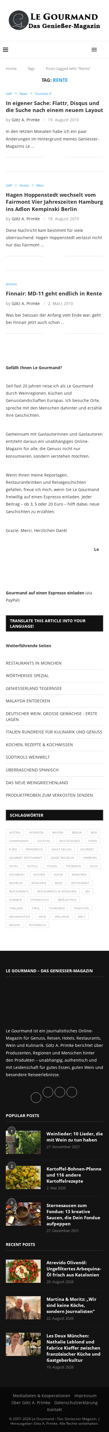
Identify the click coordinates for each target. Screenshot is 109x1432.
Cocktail (44, 841)
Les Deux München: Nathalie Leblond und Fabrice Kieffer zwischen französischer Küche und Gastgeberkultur (74, 1348)
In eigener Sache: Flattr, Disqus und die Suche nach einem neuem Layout (54, 106)
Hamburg (90, 858)
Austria (14, 832)
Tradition (81, 908)
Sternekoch (39, 900)
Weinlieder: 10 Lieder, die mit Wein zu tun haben (75, 1137)
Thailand (16, 908)
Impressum (85, 1395)
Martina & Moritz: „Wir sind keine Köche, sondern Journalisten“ (72, 1305)
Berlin (77, 832)
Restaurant (80, 883)
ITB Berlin (73, 866)
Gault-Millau (61, 849)
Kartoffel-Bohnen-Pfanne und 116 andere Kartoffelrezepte (74, 1175)
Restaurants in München (56, 891)
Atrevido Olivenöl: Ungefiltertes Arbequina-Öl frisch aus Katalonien (74, 1269)
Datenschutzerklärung (76, 1402)
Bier (94, 832)
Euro (13, 849)
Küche (58, 874)
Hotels (32, 866)
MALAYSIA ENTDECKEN (28, 701)
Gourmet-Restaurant (25, 858)
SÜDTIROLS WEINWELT (28, 757)
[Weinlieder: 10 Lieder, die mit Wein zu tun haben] (23, 1142)
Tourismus (57, 908)
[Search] (103, 49)
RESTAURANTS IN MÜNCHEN (34, 663)
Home (11, 68)
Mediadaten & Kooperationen (41, 1395)
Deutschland (69, 841)
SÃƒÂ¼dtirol (67, 900)
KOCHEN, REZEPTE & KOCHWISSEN (39, 744)
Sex (87, 891)
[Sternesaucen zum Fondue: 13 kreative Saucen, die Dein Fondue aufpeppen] (23, 1214)
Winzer (14, 925)
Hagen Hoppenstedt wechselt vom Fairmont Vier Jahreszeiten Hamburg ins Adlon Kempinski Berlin (54, 201)
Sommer (15, 900)
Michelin (16, 883)
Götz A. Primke (26, 119)
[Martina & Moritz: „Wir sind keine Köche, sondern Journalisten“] (23, 1307)
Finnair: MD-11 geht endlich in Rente (54, 293)
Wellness (62, 917)
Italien (52, 866)
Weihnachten (19, 917)
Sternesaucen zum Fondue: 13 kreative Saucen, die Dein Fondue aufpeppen (73, 1214)
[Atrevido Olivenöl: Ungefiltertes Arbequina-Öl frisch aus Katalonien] (23, 1271)
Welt (81, 917)
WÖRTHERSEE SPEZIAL (27, 675)
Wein (42, 917)
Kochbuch (16, 874)
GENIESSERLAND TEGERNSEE (34, 688)
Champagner (18, 841)
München (79, 874)
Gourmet (87, 849)
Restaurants (18, 891)
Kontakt (54, 1409)
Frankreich (34, 849)
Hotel (13, 866)
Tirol (36, 908)
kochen (39, 874)
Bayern (57, 832)
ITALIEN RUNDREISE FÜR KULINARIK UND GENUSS (54, 732)
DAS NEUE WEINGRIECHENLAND (37, 782)
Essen (92, 841)
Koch (94, 866)
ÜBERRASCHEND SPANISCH (32, 770)
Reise (58, 883)
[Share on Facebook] (52, 157)
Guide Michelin (62, 858)
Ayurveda (36, 832)
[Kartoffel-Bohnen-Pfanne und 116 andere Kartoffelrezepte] (23, 1177)
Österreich (37, 925)
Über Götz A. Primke (30, 1402)
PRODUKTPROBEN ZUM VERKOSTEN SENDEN (49, 795)
